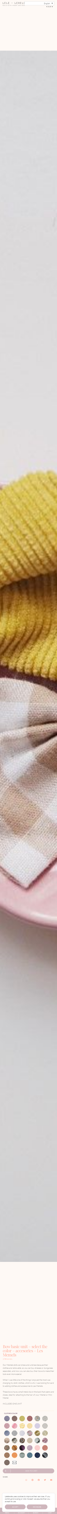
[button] (26, 1480)
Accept (15, 1507)
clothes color (10, 1413)
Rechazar (37, 1507)
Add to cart (31, 1471)
